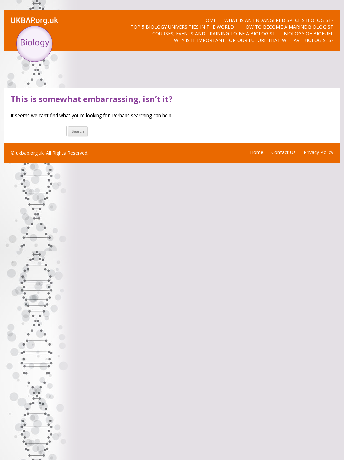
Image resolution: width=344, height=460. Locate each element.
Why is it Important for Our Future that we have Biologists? (253, 40)
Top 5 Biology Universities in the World (182, 27)
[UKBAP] (34, 60)
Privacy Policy (318, 152)
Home (209, 20)
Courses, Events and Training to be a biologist (213, 33)
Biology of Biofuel (308, 33)
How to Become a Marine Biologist (287, 27)
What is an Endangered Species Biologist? (278, 20)
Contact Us (283, 152)
